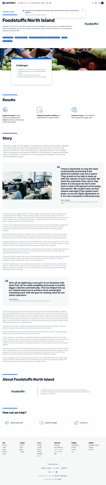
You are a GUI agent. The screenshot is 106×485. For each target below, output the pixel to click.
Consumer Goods (7, 37)
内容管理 (39, 451)
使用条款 (49, 468)
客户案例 (73, 447)
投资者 (4, 449)
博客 (55, 454)
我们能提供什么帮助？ (94, 445)
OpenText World (58, 449)
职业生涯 (4, 445)
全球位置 (91, 447)
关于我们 (22, 445)
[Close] (82, 10)
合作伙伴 (4, 451)
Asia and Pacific (7, 41)
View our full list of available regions (35, 15)
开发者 (4, 447)
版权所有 (57, 475)
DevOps (39, 456)
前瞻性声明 (64, 468)
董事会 (21, 449)
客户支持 (91, 449)
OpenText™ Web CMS (51, 479)
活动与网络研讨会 (58, 447)
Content (64, 37)
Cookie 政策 (56, 468)
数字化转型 (39, 454)
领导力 (21, 447)
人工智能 (39, 447)
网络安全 (39, 449)
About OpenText (17, 423)
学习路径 (73, 449)
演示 (72, 451)
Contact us (84, 423)
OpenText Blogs (51, 423)
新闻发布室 (57, 445)
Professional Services (21, 37)
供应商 (4, 454)
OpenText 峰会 (58, 451)
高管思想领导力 (75, 445)
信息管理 (39, 445)
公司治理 (22, 451)
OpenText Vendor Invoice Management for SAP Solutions (44, 37)
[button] (23, 3)
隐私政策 (43, 468)
